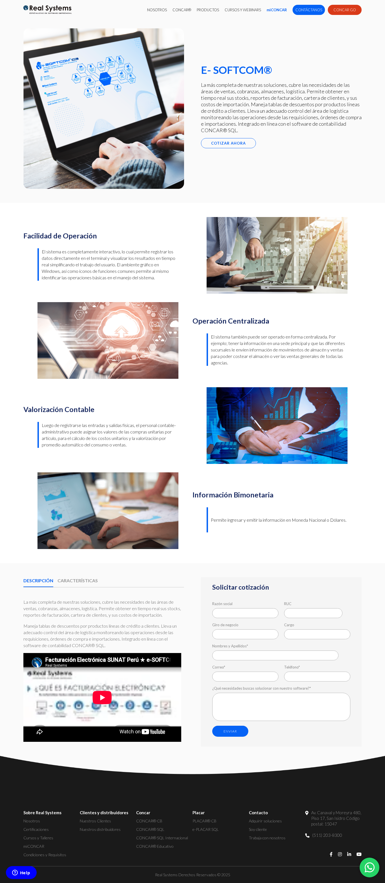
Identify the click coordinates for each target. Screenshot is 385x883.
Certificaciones (36, 829)
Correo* (218, 667)
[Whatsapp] (369, 867)
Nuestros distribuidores (100, 829)
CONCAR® (181, 10)
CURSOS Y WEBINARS (243, 10)
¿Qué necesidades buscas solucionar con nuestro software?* (261, 688)
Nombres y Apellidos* (230, 646)
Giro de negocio (225, 625)
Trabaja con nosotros (267, 837)
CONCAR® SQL (150, 829)
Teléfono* (292, 667)
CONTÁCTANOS (308, 10)
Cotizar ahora (228, 143)
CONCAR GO (344, 10)
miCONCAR (277, 10)
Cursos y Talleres (38, 837)
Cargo (289, 625)
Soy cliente (258, 829)
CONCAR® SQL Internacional (162, 837)
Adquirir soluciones (265, 820)
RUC (287, 603)
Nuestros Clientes (95, 820)
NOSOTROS (157, 10)
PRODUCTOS (208, 10)
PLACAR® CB (204, 820)
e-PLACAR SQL (206, 829)
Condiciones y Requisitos (44, 854)
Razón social (222, 603)
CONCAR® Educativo (155, 846)
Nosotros (31, 820)
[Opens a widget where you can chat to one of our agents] (21, 873)
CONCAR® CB (149, 820)
